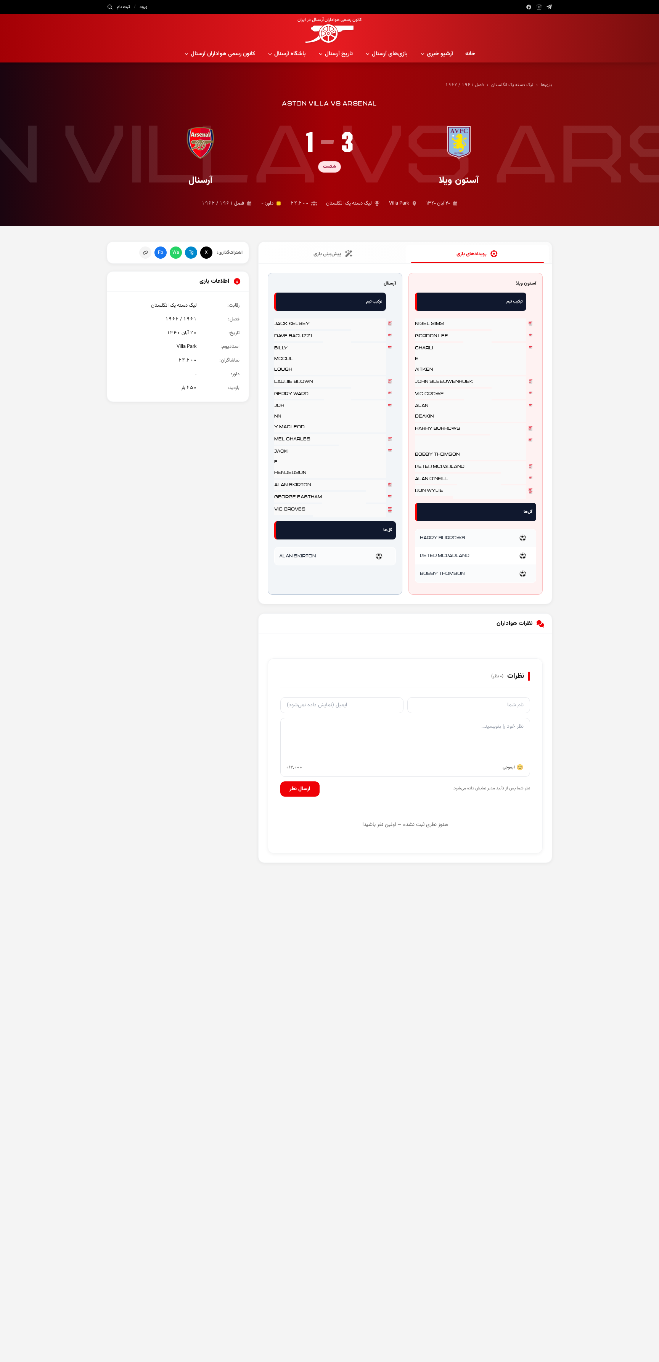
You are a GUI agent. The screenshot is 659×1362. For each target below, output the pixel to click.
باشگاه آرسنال (290, 54)
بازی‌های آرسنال (390, 54)
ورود (143, 6)
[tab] (477, 254)
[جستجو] (110, 7)
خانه (470, 54)
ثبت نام (123, 6)
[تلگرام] (549, 7)
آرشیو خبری (440, 54)
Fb (160, 252)
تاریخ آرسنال (339, 54)
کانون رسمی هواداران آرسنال (223, 54)
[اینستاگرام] (539, 7)
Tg (191, 252)
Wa (175, 252)
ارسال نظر (299, 789)
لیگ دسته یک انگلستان (512, 85)
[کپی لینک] (145, 252)
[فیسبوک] (529, 7)
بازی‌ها (546, 85)
